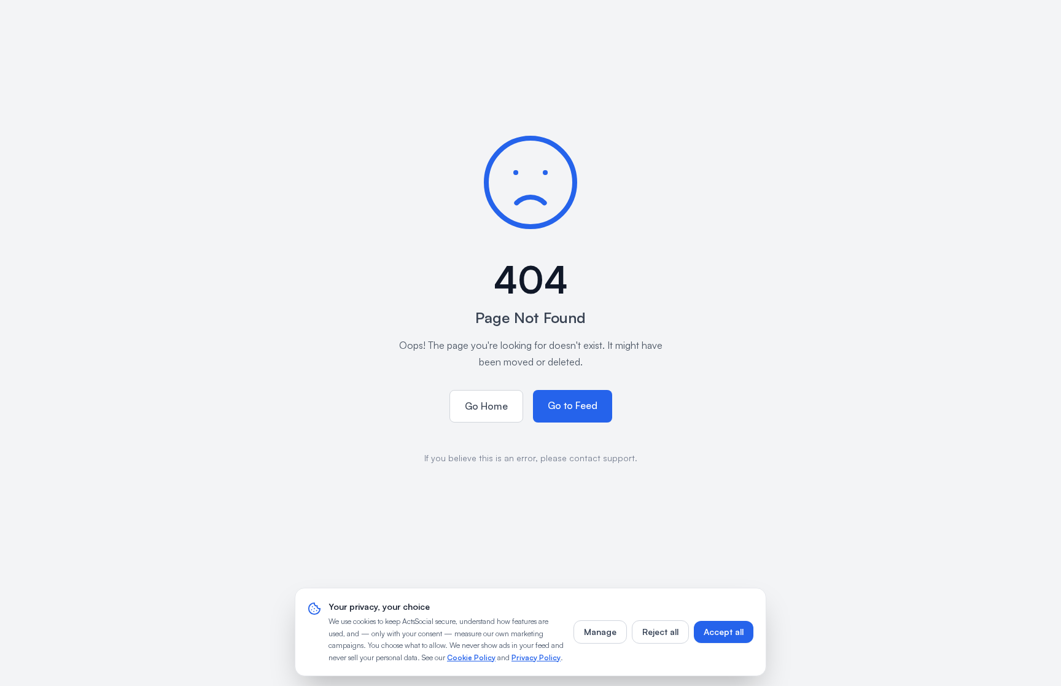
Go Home (486, 406)
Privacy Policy (536, 657)
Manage (600, 631)
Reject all (660, 631)
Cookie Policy (471, 657)
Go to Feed (572, 405)
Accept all (724, 631)
